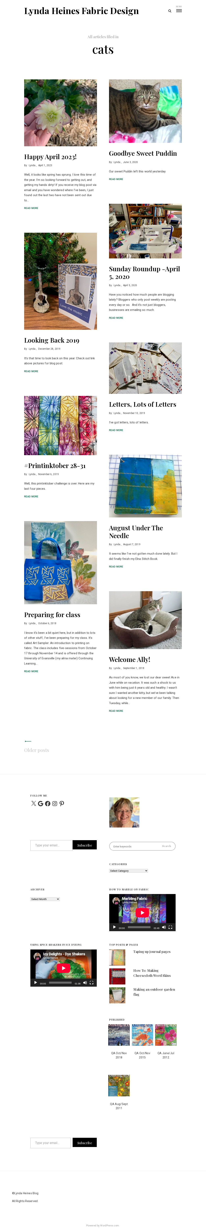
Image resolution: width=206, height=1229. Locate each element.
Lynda (32, 165)
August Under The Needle (136, 531)
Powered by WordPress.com (102, 1225)
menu (179, 6)
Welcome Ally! (129, 659)
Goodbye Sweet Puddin (143, 153)
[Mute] (164, 929)
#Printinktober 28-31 (55, 465)
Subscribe (84, 845)
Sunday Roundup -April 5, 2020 (144, 272)
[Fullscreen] (170, 929)
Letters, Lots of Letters (142, 404)
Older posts (36, 750)
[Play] (114, 929)
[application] (142, 912)
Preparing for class (52, 614)
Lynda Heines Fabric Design (81, 10)
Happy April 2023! (50, 156)
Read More (31, 208)
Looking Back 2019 (51, 340)
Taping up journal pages (152, 951)
